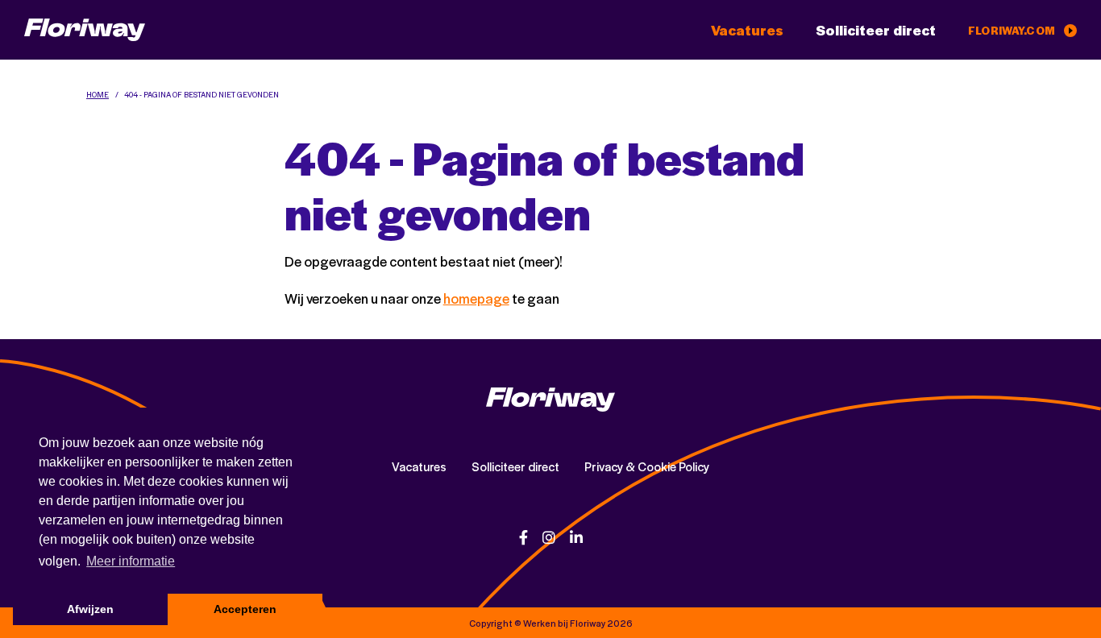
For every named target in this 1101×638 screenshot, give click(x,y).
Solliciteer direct (876, 29)
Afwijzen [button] (90, 609)
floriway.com (1012, 30)
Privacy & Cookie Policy (646, 466)
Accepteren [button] (245, 609)
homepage (476, 298)
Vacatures (747, 29)
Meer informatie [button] (130, 561)
